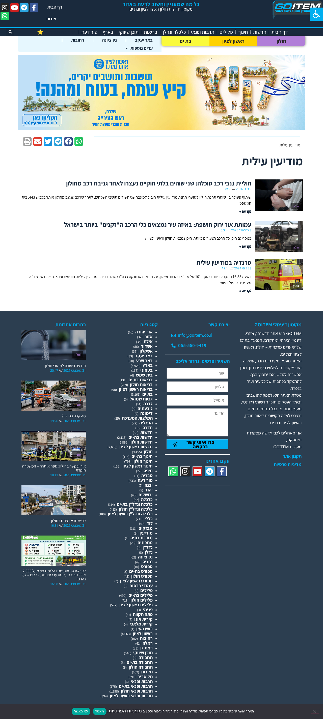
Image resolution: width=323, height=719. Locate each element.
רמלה (148, 643)
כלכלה (147, 499)
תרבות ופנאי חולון (137, 691)
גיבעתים (145, 408)
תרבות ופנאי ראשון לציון (131, 696)
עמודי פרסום (141, 585)
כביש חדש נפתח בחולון (68, 520)
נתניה (148, 562)
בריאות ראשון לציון (136, 389)
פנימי (148, 609)
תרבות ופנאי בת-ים (136, 686)
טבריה (147, 475)
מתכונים (145, 542)
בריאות (150, 32)
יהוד (149, 490)
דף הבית (54, 7)
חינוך (243, 32)
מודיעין (146, 533)
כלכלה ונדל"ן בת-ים (135, 504)
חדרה (148, 427)
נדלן (149, 552)
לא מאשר (81, 711)
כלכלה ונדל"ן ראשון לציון (130, 514)
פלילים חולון (141, 600)
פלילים (226, 32)
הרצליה (146, 423)
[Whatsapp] (5, 16)
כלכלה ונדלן (174, 32)
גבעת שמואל (141, 399)
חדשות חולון (141, 442)
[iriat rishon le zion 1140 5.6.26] (161, 129)
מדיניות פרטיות (288, 464)
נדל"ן (148, 547)
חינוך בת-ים (142, 456)
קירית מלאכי (141, 624)
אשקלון (146, 351)
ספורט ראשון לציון (136, 581)
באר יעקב (144, 40)
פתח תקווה (143, 614)
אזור (149, 336)
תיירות (147, 672)
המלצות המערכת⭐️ (56, 32)
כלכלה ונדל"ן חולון (136, 509)
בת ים (186, 41)
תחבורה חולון (141, 667)
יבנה (149, 485)
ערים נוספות (141, 48)
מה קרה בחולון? (74, 416)
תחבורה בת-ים (140, 662)
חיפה (148, 471)
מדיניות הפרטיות (124, 710)
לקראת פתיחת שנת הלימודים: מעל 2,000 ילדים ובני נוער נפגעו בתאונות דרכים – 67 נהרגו (54, 575)
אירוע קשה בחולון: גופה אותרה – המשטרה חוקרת (54, 468)
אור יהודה (144, 332)
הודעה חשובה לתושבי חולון (65, 365)
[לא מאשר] (315, 711)
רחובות (77, 40)
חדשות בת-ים (140, 437)
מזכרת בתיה (141, 538)
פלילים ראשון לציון (136, 605)
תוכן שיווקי (129, 32)
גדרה (148, 404)
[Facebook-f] (34, 7)
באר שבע (144, 360)
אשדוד (147, 346)
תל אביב (145, 676)
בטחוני (146, 370)
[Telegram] (24, 7)
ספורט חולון (142, 576)
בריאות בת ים (140, 380)
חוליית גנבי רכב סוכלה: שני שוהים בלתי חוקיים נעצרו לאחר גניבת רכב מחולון (158, 183)
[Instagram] (5, 7)
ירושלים (146, 494)
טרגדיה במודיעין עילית (224, 262)
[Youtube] (14, 7)
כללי (149, 518)
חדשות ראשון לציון (136, 447)
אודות (51, 18)
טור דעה (89, 32)
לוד (150, 523)
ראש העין (144, 629)
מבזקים (146, 528)
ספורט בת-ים (141, 571)
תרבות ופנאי (202, 32)
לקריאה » (245, 211)
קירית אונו (143, 619)
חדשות (259, 32)
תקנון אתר (292, 456)
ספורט (147, 566)
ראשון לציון (233, 41)
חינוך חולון (143, 461)
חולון (281, 41)
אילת (148, 341)
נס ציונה (109, 40)
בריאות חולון (141, 384)
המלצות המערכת (137, 418)
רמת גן (146, 648)
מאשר (99, 711)
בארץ (108, 32)
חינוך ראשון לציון (137, 466)
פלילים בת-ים (140, 595)
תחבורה (146, 657)
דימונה (146, 413)
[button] (316, 14)
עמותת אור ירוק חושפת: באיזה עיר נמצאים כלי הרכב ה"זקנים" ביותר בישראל (157, 224)
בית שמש (144, 375)
